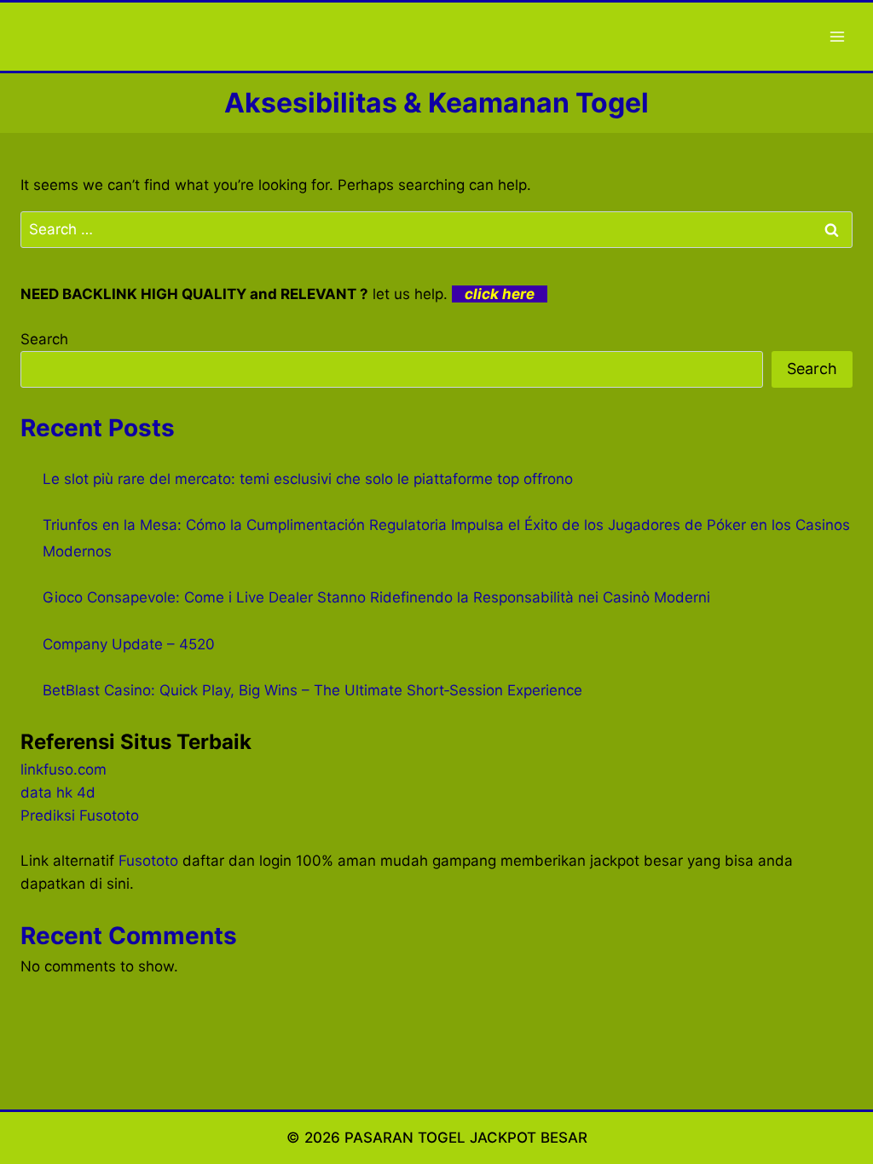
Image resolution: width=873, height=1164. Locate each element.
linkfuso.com (63, 769)
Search (44, 339)
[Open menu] (837, 36)
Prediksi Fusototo (79, 815)
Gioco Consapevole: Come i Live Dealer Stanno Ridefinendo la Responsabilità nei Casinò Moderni (376, 597)
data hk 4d (57, 792)
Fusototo (148, 860)
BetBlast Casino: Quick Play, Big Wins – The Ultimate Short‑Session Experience (312, 690)
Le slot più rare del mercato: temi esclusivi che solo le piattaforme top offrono (308, 478)
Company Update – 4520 (129, 644)
